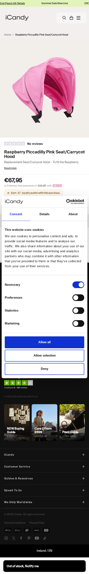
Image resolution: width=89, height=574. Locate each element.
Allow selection (45, 355)
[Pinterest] (29, 538)
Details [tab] (45, 214)
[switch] (78, 297)
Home (7, 34)
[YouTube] (37, 538)
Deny (44, 368)
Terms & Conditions (14, 522)
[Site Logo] (17, 18)
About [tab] (73, 214)
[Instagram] (6, 538)
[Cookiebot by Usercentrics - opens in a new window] (66, 201)
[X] (13, 538)
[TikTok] (45, 538)
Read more (10, 168)
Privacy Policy (37, 522)
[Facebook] (21, 538)
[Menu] (78, 18)
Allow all (44, 342)
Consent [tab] (16, 214)
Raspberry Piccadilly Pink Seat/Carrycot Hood (41, 34)
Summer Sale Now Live (48, 3)
